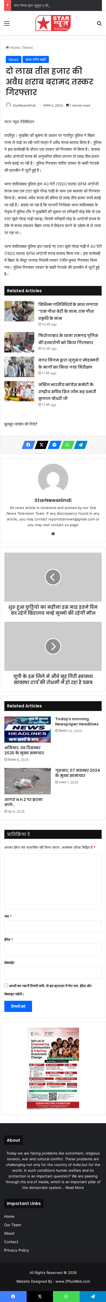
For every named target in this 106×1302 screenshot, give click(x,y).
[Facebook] (26, 445)
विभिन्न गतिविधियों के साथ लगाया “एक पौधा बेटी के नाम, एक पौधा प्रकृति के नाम (68, 311)
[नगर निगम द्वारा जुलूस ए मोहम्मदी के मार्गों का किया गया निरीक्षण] (19, 367)
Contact (11, 1242)
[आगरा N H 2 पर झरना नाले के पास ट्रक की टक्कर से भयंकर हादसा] (27, 781)
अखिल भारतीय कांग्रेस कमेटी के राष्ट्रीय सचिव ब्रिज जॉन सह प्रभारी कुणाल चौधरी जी (67, 391)
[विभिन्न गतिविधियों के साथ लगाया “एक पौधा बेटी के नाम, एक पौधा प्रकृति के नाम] (19, 311)
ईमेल (8, 939)
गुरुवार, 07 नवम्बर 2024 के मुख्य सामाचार (77, 773)
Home (14, 47)
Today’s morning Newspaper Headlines (77, 721)
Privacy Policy (16, 1250)
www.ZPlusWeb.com (72, 1281)
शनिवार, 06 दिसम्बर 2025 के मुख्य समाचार (24, 750)
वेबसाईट (9, 962)
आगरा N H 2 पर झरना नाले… (23, 802)
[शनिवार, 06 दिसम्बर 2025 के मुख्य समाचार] (27, 729)
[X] (40, 445)
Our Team (12, 1225)
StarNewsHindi (24, 105)
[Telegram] (79, 445)
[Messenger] (53, 445)
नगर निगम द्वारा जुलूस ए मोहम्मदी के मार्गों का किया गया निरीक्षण (54, 5)
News (28, 47)
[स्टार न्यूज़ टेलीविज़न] (53, 23)
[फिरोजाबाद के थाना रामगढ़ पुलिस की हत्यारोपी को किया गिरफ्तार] (19, 342)
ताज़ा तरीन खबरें (36, 59)
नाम (8, 916)
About (9, 1233)
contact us (60, 525)
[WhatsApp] (66, 445)
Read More (75, 1187)
